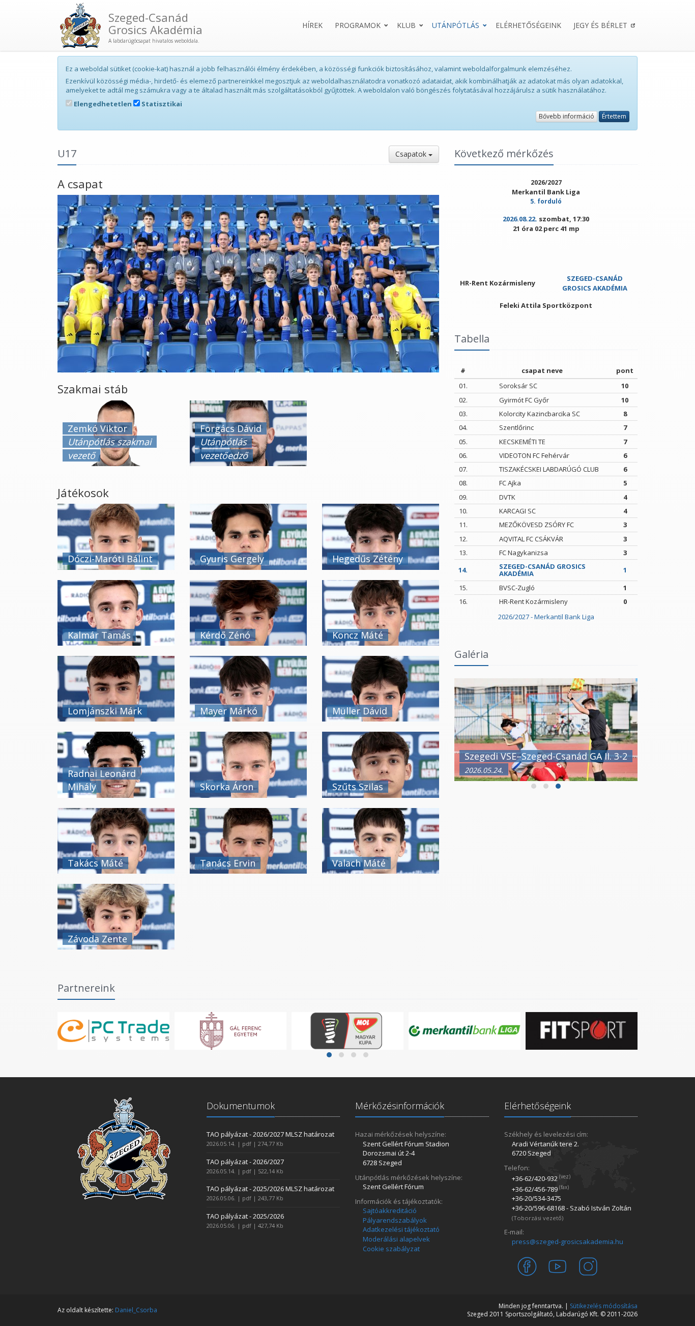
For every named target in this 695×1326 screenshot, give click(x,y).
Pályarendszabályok (395, 1220)
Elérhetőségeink (528, 25)
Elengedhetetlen (102, 103)
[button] (534, 786)
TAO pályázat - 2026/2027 (245, 1161)
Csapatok (411, 154)
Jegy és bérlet (600, 25)
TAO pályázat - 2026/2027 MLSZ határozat (270, 1134)
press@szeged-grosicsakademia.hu (567, 1241)
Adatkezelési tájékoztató (401, 1229)
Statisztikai (161, 103)
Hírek (312, 25)
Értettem (614, 116)
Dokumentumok (241, 1106)
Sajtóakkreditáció (390, 1210)
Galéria (471, 654)
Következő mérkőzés (504, 153)
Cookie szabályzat (391, 1248)
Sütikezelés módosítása (604, 1306)
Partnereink (86, 988)
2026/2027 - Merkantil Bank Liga (546, 616)
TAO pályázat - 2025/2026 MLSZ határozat (270, 1188)
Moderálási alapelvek (396, 1239)
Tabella (471, 338)
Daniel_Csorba (136, 1310)
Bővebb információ (566, 116)
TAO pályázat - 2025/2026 (245, 1216)
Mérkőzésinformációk (399, 1106)
